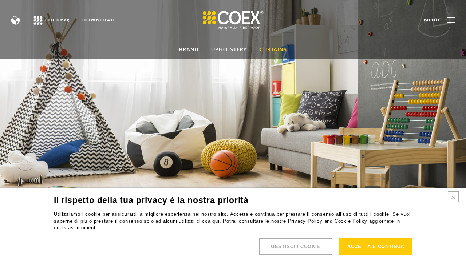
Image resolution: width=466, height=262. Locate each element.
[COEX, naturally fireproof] (233, 20)
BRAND (188, 49)
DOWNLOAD (98, 20)
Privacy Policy (305, 221)
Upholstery (229, 49)
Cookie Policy (351, 221)
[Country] (16, 20)
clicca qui (208, 221)
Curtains (273, 49)
